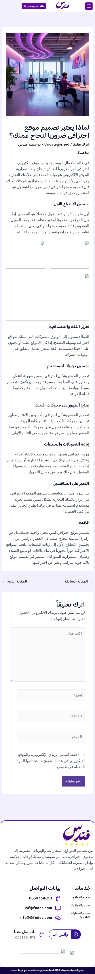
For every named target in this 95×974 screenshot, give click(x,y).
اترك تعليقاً (81, 144)
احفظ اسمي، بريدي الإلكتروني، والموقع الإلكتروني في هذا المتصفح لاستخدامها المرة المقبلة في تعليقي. (51, 760)
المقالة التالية (14, 581)
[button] (89, 6)
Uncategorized (56, 144)
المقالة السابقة (79, 581)
